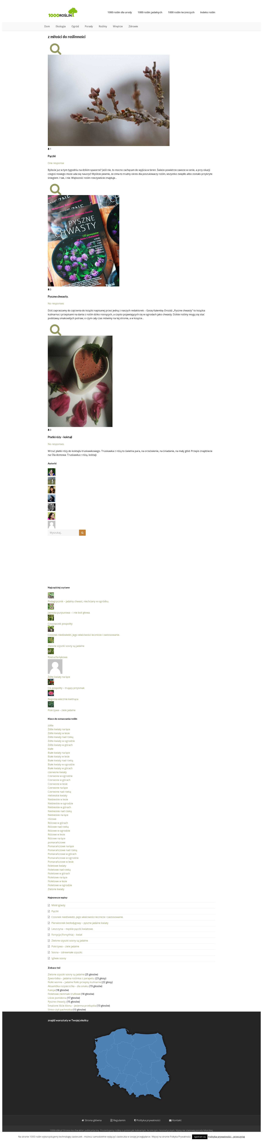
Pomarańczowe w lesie (61, 861)
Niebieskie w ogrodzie (60, 803)
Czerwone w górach (59, 780)
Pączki (52, 156)
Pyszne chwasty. (58, 296)
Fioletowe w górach (59, 873)
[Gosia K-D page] (51, 475)
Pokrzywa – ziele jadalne (61, 710)
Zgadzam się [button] (200, 1136)
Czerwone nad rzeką (59, 791)
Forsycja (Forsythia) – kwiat (66, 934)
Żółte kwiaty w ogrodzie (61, 741)
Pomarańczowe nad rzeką (62, 850)
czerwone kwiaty (57, 772)
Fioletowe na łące (57, 877)
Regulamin (119, 1120)
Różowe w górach (58, 823)
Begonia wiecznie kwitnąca (63, 699)
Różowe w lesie (56, 834)
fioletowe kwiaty (57, 865)
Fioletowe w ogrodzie (60, 885)
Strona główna (93, 1120)
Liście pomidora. (57, 998)
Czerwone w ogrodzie (60, 776)
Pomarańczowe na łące (61, 846)
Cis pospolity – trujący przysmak (66, 688)
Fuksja (51, 990)
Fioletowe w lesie (57, 881)
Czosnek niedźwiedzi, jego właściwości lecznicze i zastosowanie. (84, 635)
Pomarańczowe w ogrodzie (63, 858)
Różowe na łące (56, 838)
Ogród (75, 26)
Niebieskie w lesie (58, 799)
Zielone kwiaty (56, 889)
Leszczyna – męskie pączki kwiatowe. (72, 929)
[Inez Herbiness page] (51, 492)
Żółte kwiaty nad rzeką (60, 737)
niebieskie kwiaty (57, 795)
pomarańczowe (56, 842)
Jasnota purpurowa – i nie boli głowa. (69, 612)
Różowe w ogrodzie (59, 830)
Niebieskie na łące (58, 815)
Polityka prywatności (148, 1120)
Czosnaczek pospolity (60, 623)
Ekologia (61, 26)
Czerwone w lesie (57, 784)
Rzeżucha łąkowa (57, 657)
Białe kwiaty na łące (59, 752)
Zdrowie (133, 26)
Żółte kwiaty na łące (59, 677)
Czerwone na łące (58, 787)
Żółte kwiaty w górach (60, 745)
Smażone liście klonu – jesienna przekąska (72, 1005)
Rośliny (103, 26)
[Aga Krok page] (51, 518)
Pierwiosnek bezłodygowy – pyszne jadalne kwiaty (79, 923)
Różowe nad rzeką (58, 826)
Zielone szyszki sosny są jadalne (66, 646)
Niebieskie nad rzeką (60, 811)
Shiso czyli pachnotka (60, 1009)
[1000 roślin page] (51, 527)
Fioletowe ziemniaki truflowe (64, 994)
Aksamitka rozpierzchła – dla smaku (68, 986)
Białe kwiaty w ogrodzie (61, 764)
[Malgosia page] (51, 501)
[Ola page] (51, 510)
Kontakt (176, 1120)
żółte (50, 725)
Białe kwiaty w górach (60, 768)
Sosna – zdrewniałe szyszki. (66, 952)
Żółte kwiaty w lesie (59, 733)
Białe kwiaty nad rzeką (60, 760)
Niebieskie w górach (59, 807)
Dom (47, 26)
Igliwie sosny (58, 958)
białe (50, 748)
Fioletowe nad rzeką (59, 869)
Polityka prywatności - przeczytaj (226, 1136)
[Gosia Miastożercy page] (51, 483)
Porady (89, 26)
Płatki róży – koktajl (60, 437)
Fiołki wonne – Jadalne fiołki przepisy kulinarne (74, 982)
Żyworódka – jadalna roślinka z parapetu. (71, 978)
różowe (52, 819)
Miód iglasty (58, 905)
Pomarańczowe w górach (62, 854)
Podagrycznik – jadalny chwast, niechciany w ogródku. (78, 601)
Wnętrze (118, 26)
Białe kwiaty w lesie (59, 756)
